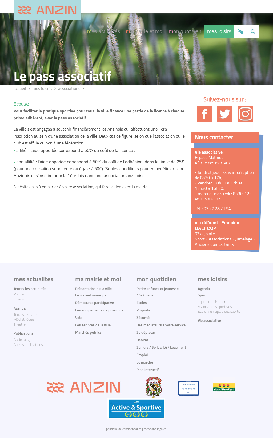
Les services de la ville (93, 325)
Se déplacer (145, 333)
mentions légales (155, 429)
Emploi (142, 355)
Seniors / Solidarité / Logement (161, 348)
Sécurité (143, 318)
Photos (19, 294)
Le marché (144, 363)
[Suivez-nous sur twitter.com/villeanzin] (224, 114)
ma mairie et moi (144, 31)
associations (69, 89)
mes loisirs (219, 31)
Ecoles (141, 303)
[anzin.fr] (47, 10)
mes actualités (103, 31)
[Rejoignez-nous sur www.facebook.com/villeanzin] (204, 114)
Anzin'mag (22, 340)
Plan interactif (147, 370)
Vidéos (19, 300)
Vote (78, 318)
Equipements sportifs (214, 302)
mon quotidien (185, 31)
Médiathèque (24, 320)
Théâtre (20, 325)
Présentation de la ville (93, 289)
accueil (20, 89)
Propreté (143, 310)
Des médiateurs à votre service (161, 325)
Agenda (20, 309)
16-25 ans (144, 296)
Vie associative (209, 321)
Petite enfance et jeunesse (157, 289)
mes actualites (33, 279)
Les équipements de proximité (99, 310)
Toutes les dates (26, 315)
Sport (202, 296)
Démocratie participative (94, 303)
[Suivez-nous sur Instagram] (245, 114)
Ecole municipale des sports (219, 312)
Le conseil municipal (91, 296)
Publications (23, 334)
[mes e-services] (240, 31)
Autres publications (28, 345)
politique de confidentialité (123, 429)
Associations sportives (215, 307)
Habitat (142, 340)
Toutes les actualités (30, 289)
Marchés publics (88, 333)
